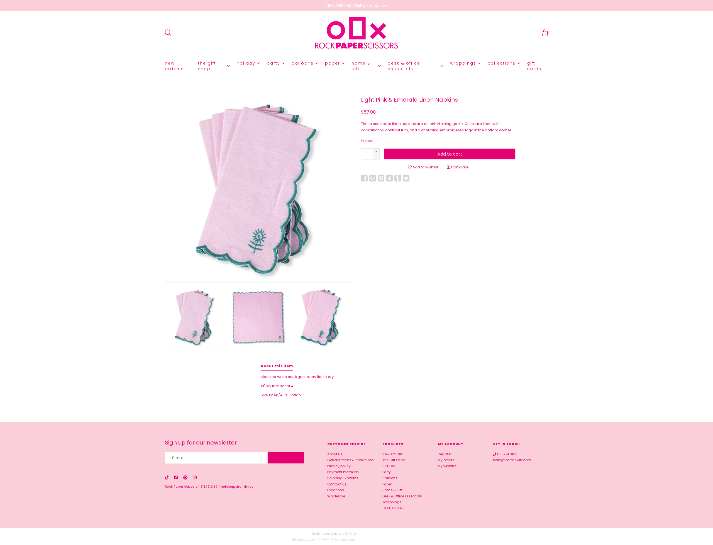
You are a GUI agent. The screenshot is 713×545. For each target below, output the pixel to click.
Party (273, 63)
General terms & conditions (350, 460)
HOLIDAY (246, 63)
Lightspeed (347, 539)
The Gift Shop (207, 66)
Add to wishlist (425, 167)
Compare (459, 167)
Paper (332, 63)
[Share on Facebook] (364, 178)
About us (334, 454)
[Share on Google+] (372, 178)
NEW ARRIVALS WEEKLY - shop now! (357, 5)
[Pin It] (381, 178)
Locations (335, 490)
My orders (446, 460)
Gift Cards (534, 66)
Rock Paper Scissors (181, 487)
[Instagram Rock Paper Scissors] (195, 477)
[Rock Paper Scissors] (356, 33)
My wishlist (447, 466)
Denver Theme (303, 539)
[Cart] (545, 32)
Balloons (303, 63)
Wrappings (463, 63)
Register (444, 454)
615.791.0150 (209, 487)
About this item (277, 366)
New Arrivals (174, 66)
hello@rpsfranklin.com (239, 487)
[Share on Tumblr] (397, 178)
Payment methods (343, 472)
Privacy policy (339, 466)
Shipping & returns (342, 478)
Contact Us (336, 484)
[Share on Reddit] (389, 178)
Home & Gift (361, 66)
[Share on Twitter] (406, 178)
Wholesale (336, 496)
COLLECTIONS (502, 63)
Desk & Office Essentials (404, 66)
